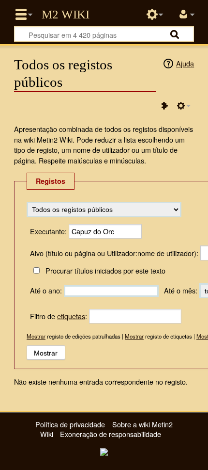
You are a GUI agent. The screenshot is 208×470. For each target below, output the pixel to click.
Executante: (48, 231)
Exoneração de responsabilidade (110, 434)
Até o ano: (46, 290)
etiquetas (71, 316)
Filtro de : (58, 316)
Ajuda (185, 63)
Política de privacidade (70, 424)
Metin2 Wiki (65, 14)
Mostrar (36, 336)
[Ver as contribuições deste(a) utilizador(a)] (164, 106)
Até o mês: (180, 290)
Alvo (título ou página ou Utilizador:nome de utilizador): (114, 253)
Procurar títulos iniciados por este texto (105, 270)
